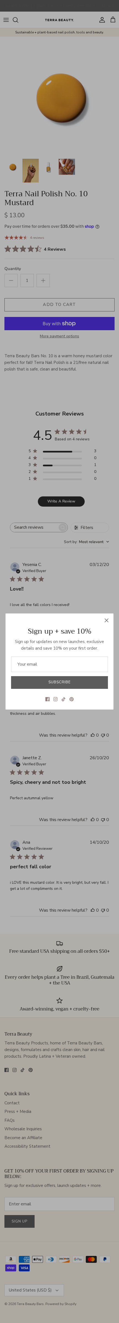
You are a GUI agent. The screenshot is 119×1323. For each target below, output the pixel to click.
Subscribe (59, 682)
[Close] (106, 620)
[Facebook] (47, 699)
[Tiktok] (63, 699)
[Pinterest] (71, 699)
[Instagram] (55, 699)
